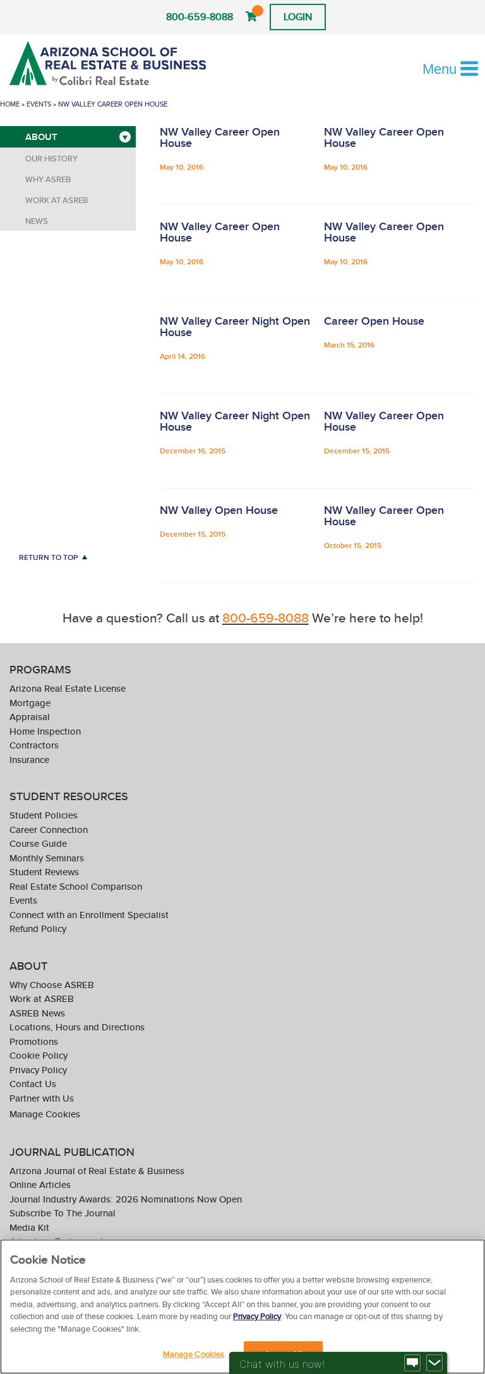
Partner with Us (41, 1098)
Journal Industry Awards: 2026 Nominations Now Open (125, 1199)
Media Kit (29, 1227)
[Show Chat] (412, 1363)
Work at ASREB (56, 200)
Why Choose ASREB (51, 984)
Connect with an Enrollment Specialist (89, 914)
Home (10, 104)
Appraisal (29, 716)
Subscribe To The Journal (62, 1213)
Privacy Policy (38, 1069)
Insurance (29, 759)
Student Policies (43, 815)
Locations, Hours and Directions (77, 1026)
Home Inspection (45, 731)
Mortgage (30, 702)
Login (298, 16)
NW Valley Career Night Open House (235, 327)
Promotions (33, 1041)
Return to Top (48, 557)
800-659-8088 (199, 16)
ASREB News (37, 1013)
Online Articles (40, 1184)
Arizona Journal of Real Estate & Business (96, 1170)
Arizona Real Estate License (67, 688)
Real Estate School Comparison (75, 886)
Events (39, 104)
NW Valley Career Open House (220, 137)
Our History (51, 159)
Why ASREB (48, 179)
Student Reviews (44, 871)
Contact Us (32, 1083)
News (36, 221)
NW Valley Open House (219, 510)
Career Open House (374, 321)
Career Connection (48, 829)
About (41, 137)
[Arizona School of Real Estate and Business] (109, 63)
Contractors (34, 745)
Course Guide (38, 843)
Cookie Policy (38, 1055)
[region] (242, 1306)
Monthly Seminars (46, 858)
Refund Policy (37, 928)
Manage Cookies (44, 1113)
